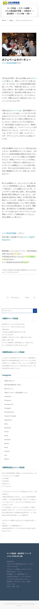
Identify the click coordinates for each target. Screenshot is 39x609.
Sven (34, 270)
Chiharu (6, 459)
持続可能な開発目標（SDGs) (12, 385)
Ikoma (6, 447)
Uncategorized (8, 404)
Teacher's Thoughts (14, 270)
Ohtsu (6, 424)
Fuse (5, 270)
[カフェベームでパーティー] (19, 44)
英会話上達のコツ (9, 381)
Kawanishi (7, 439)
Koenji (6, 435)
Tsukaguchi (7, 408)
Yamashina (7, 396)
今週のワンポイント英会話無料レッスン (16, 392)
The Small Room (9, 412)
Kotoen (6, 432)
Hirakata (6, 451)
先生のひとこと (25, 270)
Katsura (6, 443)
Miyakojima (7, 428)
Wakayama (7, 400)
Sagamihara (8, 420)
